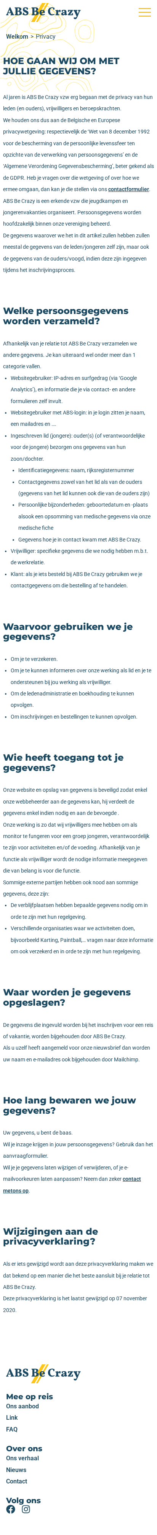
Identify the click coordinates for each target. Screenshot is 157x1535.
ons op (21, 1191)
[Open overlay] (145, 12)
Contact (16, 1481)
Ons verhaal (22, 1458)
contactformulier (128, 189)
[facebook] (10, 1509)
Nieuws (16, 1470)
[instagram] (25, 1509)
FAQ (12, 1429)
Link (12, 1417)
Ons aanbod (22, 1406)
